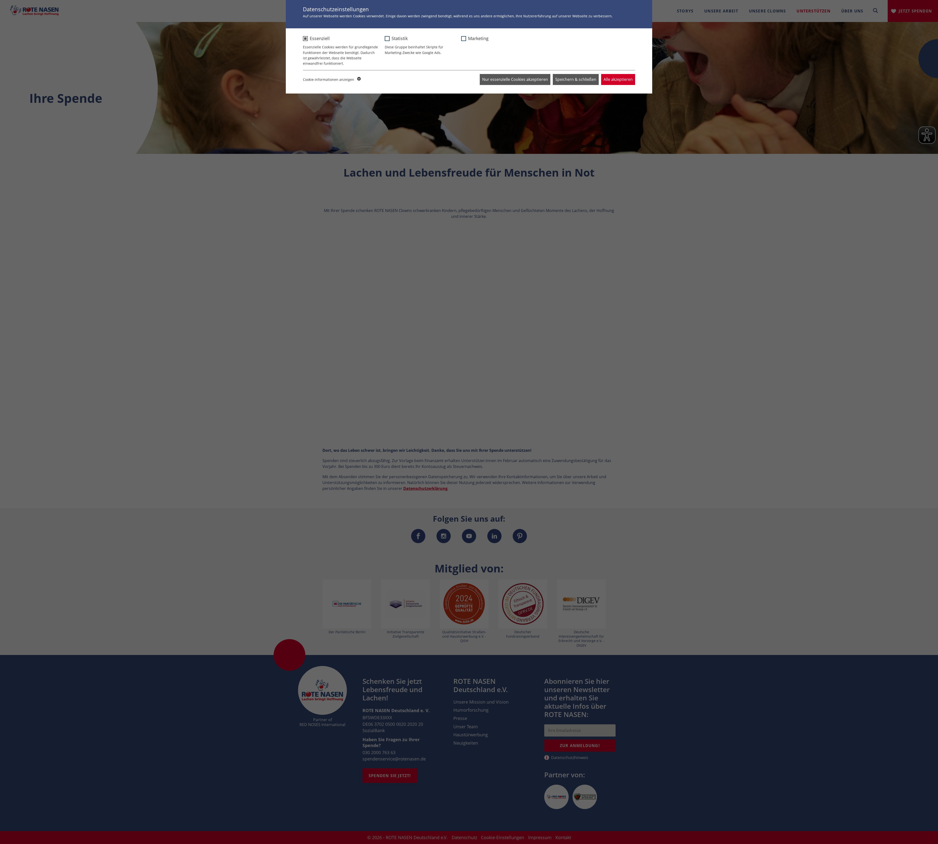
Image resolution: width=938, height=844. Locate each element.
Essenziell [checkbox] (320, 38)
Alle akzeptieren (618, 79)
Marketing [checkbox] (478, 38)
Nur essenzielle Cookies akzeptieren (515, 79)
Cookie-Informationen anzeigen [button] (329, 79)
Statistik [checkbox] (400, 38)
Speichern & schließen (575, 79)
